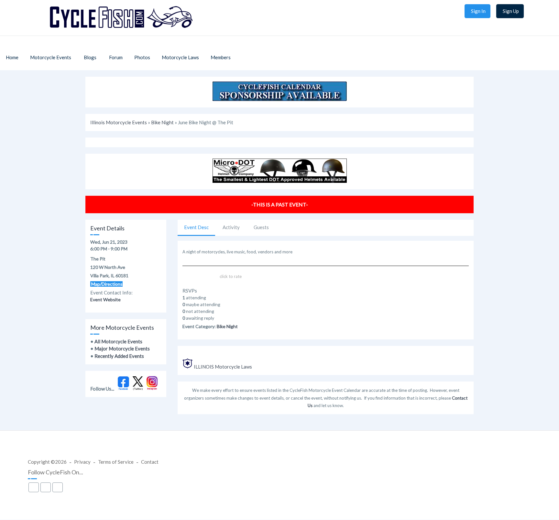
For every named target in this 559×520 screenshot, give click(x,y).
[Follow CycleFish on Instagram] (152, 389)
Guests (261, 227)
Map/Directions (106, 284)
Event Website (105, 299)
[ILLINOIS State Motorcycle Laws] (187, 367)
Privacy (82, 462)
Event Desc (196, 227)
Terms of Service (116, 462)
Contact (150, 462)
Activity (231, 227)
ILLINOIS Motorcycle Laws (223, 367)
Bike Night (162, 122)
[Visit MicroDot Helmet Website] (280, 181)
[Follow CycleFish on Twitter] (138, 389)
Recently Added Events (119, 356)
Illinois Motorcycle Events (118, 122)
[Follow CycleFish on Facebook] (123, 389)
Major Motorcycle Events (122, 348)
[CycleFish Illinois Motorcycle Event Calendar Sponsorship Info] (280, 99)
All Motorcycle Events (118, 341)
